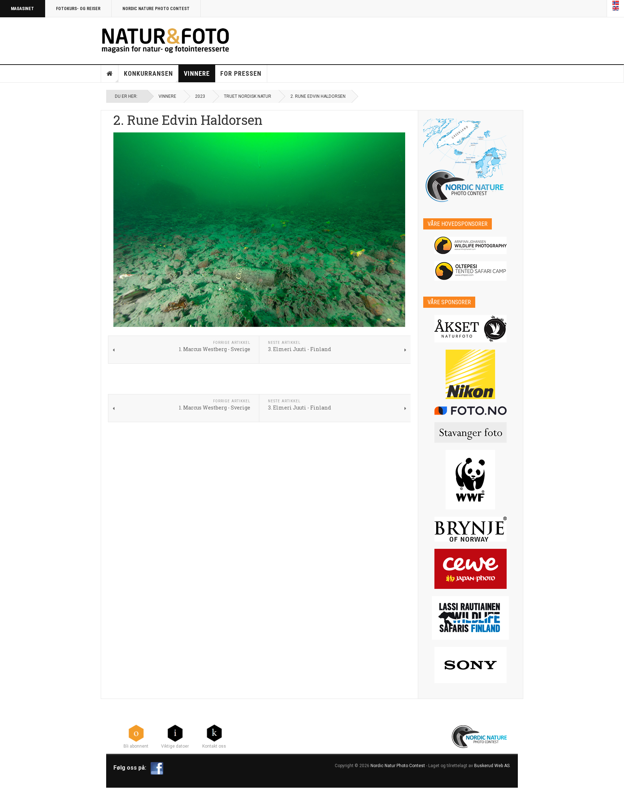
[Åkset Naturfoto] (470, 328)
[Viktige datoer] (175, 732)
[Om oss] (214, 732)
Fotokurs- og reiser (78, 8)
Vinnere (197, 73)
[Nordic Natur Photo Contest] (165, 39)
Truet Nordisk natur (247, 96)
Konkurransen (148, 73)
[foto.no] (470, 410)
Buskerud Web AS (492, 765)
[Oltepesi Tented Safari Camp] (470, 271)
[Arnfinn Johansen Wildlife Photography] (470, 245)
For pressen (240, 73)
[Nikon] (470, 374)
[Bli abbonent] (136, 732)
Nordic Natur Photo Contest (397, 765)
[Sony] (470, 665)
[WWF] (470, 479)
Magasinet (22, 8)
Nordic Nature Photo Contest (156, 8)
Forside (109, 73)
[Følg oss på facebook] (157, 767)
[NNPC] (480, 735)
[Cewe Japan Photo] (470, 569)
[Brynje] (470, 529)
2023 (200, 96)
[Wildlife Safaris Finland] (470, 618)
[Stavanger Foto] (470, 432)
